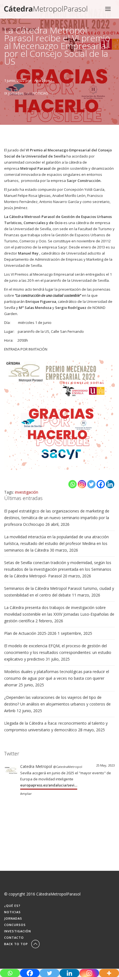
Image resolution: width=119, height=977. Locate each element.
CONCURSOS (15, 924)
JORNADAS (13, 918)
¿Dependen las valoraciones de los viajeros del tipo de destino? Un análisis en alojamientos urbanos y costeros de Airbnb (57, 704)
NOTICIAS (40, 93)
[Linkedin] (110, 484)
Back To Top (16, 943)
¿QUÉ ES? (12, 905)
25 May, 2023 (105, 765)
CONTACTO (14, 937)
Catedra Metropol (36, 766)
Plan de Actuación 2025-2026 (30, 633)
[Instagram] (82, 484)
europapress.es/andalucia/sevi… (48, 785)
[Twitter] (91, 484)
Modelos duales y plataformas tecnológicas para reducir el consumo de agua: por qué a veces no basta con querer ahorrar (56, 678)
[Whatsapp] (72, 484)
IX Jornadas (14, 93)
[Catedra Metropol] (10, 769)
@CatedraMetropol (67, 767)
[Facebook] (101, 484)
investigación (26, 492)
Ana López (43, 80)
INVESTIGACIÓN (17, 931)
